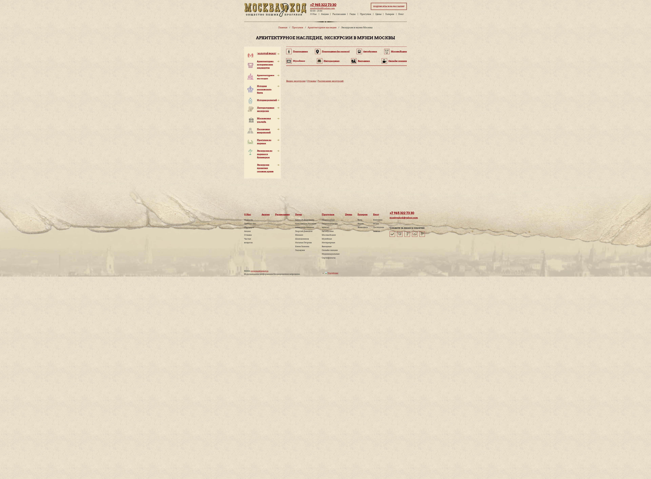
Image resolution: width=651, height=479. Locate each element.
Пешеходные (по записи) (336, 51)
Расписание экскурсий (330, 81)
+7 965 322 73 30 (323, 5)
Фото (360, 220)
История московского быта (264, 89)
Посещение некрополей (264, 131)
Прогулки (365, 14)
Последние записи (378, 229)
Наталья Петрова (303, 242)
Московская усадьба (264, 120)
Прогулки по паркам (264, 141)
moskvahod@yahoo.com (322, 8)
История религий (267, 100)
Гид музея (300, 250)
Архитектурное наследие (322, 27)
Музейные (327, 239)
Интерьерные (332, 61)
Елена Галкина (302, 246)
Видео (361, 223)
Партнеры (249, 227)
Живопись (363, 227)
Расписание (339, 14)
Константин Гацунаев (305, 223)
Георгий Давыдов (303, 231)
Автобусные (370, 51)
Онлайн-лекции (397, 61)
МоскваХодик (399, 51)
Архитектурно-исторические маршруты (265, 64)
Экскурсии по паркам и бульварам (264, 153)
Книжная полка (377, 222)
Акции (325, 14)
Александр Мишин (304, 227)
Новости (248, 220)
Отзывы (311, 81)
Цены (378, 14)
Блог (401, 14)
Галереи (389, 14)
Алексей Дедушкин (304, 220)
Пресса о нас (250, 223)
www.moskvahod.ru (259, 271)
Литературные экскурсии (265, 109)
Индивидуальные (331, 254)
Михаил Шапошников (302, 237)
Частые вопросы (248, 241)
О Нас (313, 14)
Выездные (364, 61)
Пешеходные (300, 51)
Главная (282, 27)
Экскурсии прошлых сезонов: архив (265, 167)
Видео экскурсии (295, 81)
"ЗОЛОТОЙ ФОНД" (266, 53)
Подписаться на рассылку (389, 6)
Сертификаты (329, 258)
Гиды (353, 14)
